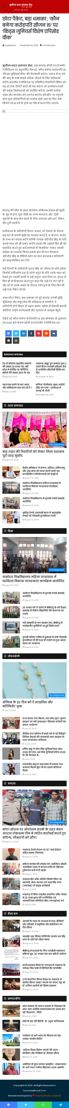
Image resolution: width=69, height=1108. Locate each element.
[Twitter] (16, 333)
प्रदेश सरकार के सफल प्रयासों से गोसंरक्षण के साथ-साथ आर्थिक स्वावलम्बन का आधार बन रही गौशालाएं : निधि (43, 1009)
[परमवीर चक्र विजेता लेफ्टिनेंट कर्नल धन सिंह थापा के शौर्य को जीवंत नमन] (11, 941)
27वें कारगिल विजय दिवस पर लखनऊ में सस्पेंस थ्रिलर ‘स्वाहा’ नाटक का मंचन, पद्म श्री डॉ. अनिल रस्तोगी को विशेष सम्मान (43, 982)
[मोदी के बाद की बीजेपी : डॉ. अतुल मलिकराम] (11, 1026)
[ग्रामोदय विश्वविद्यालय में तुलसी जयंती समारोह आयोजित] (11, 503)
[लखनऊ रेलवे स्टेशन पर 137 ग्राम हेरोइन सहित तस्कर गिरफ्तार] (11, 854)
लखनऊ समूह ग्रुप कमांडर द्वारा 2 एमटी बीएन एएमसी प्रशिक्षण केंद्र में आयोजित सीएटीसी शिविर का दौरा (51, 368)
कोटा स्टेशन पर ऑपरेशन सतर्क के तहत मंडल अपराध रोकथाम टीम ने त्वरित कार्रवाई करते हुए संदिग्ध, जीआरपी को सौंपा (34, 833)
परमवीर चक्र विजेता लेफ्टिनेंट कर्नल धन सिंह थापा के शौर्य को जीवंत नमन (43, 938)
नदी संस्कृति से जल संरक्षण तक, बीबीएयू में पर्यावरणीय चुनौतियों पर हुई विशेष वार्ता (42, 624)
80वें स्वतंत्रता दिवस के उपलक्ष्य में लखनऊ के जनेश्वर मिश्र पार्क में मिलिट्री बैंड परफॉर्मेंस (43, 966)
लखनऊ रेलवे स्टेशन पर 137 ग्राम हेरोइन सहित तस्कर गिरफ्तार (41, 851)
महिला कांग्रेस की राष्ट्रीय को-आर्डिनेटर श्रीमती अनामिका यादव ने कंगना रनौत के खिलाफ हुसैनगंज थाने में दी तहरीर (44, 867)
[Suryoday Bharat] (21, 6)
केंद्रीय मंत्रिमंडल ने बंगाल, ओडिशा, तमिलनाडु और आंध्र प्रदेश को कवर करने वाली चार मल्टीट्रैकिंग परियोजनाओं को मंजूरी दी (43, 471)
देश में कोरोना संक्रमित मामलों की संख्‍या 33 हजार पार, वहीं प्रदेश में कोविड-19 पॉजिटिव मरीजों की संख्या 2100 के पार (16, 368)
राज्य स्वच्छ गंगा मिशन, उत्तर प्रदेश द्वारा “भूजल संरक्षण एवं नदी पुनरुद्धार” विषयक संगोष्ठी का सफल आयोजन (44, 721)
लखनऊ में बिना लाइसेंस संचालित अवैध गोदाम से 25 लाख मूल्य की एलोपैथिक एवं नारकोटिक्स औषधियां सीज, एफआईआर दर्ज (44, 897)
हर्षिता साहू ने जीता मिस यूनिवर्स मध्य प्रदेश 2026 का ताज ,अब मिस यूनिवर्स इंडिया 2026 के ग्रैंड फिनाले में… (43, 752)
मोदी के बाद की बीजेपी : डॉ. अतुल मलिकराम (43, 1021)
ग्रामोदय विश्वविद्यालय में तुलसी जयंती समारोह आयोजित (43, 500)
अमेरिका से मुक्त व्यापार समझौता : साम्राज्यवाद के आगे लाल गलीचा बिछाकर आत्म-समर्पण (44, 1066)
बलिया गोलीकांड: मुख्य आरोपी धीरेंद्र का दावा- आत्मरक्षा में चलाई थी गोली (50, 387)
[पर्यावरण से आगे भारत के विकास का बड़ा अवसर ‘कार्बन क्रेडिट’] (11, 1040)
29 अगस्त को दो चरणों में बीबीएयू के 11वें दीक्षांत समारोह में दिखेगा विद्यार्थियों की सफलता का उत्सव (44, 610)
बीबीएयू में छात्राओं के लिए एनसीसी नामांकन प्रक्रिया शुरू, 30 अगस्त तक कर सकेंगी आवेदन (44, 952)
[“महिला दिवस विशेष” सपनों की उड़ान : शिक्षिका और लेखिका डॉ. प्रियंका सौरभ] (11, 1054)
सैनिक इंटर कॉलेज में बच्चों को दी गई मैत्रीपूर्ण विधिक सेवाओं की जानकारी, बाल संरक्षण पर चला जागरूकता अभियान (43, 737)
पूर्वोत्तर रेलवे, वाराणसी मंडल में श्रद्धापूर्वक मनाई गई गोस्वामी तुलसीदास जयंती (41, 514)
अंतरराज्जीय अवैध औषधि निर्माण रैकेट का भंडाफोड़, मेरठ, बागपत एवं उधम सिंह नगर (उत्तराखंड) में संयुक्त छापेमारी (42, 882)
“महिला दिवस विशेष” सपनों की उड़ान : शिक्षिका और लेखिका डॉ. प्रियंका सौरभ (40, 1051)
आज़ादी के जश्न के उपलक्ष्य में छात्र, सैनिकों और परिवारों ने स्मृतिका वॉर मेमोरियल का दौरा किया (43, 924)
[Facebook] (8, 333)
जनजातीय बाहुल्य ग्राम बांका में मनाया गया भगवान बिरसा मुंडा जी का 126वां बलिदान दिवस (42, 767)
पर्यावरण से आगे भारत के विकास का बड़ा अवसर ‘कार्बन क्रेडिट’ (41, 1037)
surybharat (10, 45)
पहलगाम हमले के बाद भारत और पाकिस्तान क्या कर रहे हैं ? (17, 386)
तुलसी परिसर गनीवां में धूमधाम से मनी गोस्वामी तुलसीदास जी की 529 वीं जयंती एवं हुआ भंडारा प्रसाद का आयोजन (44, 640)
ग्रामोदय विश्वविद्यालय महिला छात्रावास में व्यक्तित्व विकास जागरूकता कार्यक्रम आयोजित (41, 486)
